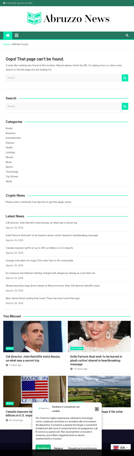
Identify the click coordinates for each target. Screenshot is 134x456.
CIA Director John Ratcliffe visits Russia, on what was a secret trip (41, 222)
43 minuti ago (16, 420)
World (9, 181)
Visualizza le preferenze (82, 448)
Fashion (10, 142)
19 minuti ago (80, 369)
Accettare (43, 448)
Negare (58, 448)
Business (11, 133)
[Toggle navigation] (16, 35)
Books (9, 128)
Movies (9, 157)
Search (125, 77)
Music (9, 162)
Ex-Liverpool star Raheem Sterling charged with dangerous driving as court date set (50, 273)
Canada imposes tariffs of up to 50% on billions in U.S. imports (39, 247)
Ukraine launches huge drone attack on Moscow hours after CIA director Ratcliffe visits (53, 285)
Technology (12, 171)
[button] (97, 409)
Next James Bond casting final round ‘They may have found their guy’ (43, 298)
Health (9, 147)
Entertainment (13, 137)
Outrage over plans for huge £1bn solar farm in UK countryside (39, 260)
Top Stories (12, 176)
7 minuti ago (15, 365)
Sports (9, 166)
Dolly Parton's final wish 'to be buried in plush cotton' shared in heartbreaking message (52, 235)
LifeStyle (10, 152)
